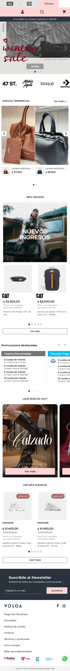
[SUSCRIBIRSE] (57, 590)
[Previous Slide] (4, 48)
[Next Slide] (66, 48)
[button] (29, 72)
